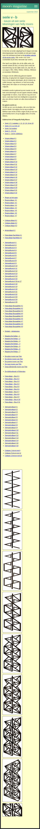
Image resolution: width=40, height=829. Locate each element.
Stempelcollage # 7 (11, 422)
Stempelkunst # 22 (11, 294)
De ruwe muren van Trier (13, 364)
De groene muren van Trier (14, 361)
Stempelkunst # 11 (11, 268)
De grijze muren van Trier (13, 356)
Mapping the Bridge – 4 (12, 344)
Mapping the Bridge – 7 (12, 351)
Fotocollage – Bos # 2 (12, 379)
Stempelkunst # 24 (11, 299)
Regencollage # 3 (11, 205)
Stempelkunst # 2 (11, 245)
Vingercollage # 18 (11, 182)
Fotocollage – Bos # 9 (12, 397)
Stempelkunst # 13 (11, 273)
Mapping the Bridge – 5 (12, 346)
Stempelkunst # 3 (11, 248)
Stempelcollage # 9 (11, 427)
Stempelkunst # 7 (11, 258)
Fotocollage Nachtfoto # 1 (13, 235)
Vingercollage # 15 (11, 175)
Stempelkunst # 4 (11, 250)
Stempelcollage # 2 (11, 409)
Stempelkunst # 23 (11, 297)
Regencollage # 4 (11, 208)
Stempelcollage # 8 (11, 425)
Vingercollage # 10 (11, 162)
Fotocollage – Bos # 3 (12, 381)
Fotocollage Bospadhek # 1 (14, 306)
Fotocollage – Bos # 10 (12, 399)
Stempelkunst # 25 (11, 302)
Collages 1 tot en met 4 (12, 450)
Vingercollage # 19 (11, 185)
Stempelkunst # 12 (11, 271)
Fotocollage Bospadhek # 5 (14, 316)
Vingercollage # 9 (10, 159)
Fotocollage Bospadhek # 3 (14, 311)
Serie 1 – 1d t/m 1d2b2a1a (13, 134)
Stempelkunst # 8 (11, 261)
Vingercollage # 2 (10, 141)
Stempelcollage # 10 (11, 430)
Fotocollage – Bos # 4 (12, 384)
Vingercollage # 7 (10, 154)
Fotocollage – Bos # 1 (12, 376)
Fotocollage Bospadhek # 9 (14, 326)
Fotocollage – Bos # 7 (12, 392)
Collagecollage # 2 (11, 223)
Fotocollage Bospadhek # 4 (14, 313)
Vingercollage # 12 (11, 167)
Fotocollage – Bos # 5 (12, 386)
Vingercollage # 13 (11, 169)
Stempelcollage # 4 (11, 415)
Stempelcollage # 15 (11, 443)
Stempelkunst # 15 (11, 279)
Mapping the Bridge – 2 (12, 339)
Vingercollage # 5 (10, 149)
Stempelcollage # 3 (11, 412)
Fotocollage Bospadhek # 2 (14, 308)
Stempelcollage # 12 (11, 435)
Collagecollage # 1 (11, 220)
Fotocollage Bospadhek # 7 (14, 321)
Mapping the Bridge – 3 (12, 341)
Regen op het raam (11, 197)
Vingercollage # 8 (10, 156)
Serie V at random (11, 128)
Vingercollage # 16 (11, 177)
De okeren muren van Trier (14, 359)
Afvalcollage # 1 (10, 230)
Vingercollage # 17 (11, 180)
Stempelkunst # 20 (11, 289)
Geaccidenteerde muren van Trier (16, 367)
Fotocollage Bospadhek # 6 (14, 319)
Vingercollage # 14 (11, 172)
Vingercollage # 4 (10, 146)
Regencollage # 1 (11, 200)
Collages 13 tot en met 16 (13, 456)
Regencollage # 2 (11, 203)
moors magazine (14, 5)
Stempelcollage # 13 (11, 438)
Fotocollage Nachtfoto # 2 (13, 238)
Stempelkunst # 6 (11, 255)
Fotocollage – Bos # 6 (12, 389)
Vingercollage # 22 (11, 193)
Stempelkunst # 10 (11, 266)
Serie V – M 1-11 (10, 131)
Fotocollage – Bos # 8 (12, 394)
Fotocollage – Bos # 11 (12, 402)
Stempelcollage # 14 (11, 440)
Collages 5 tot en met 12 (13, 453)
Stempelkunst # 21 (11, 292)
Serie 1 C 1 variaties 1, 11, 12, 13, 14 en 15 (19, 123)
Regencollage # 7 (11, 216)
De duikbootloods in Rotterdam (15, 371)
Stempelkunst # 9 (11, 263)
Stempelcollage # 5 (11, 417)
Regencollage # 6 (11, 213)
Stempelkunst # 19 (11, 286)
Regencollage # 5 (11, 210)
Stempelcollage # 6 (11, 420)
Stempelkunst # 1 (11, 242)
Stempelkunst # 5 (11, 253)
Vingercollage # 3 (10, 143)
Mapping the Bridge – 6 (12, 349)
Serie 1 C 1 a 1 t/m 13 (12, 126)
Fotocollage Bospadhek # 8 (14, 324)
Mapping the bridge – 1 (12, 336)
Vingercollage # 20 (11, 188)
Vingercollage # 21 (11, 190)
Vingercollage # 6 (10, 151)
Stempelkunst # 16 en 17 (13, 281)
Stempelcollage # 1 (11, 407)
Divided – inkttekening (12, 331)
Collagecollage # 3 (11, 226)
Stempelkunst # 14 (11, 276)
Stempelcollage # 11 (11, 433)
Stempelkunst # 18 (11, 284)
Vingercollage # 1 (10, 138)
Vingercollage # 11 (11, 164)
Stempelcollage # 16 (11, 446)
